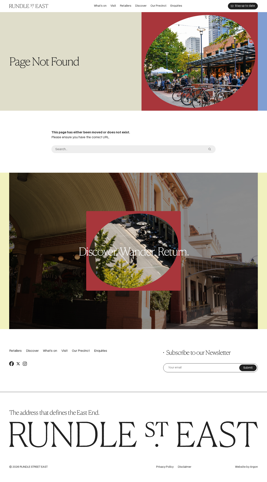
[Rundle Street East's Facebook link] (11, 363)
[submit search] (210, 149)
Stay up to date (245, 6)
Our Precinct (159, 6)
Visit (113, 6)
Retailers (125, 6)
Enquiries (176, 6)
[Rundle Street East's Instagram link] (24, 363)
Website (240, 467)
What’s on (100, 6)
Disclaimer (184, 467)
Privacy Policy (165, 467)
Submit (248, 368)
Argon (254, 467)
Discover (141, 6)
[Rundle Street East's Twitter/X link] (18, 363)
